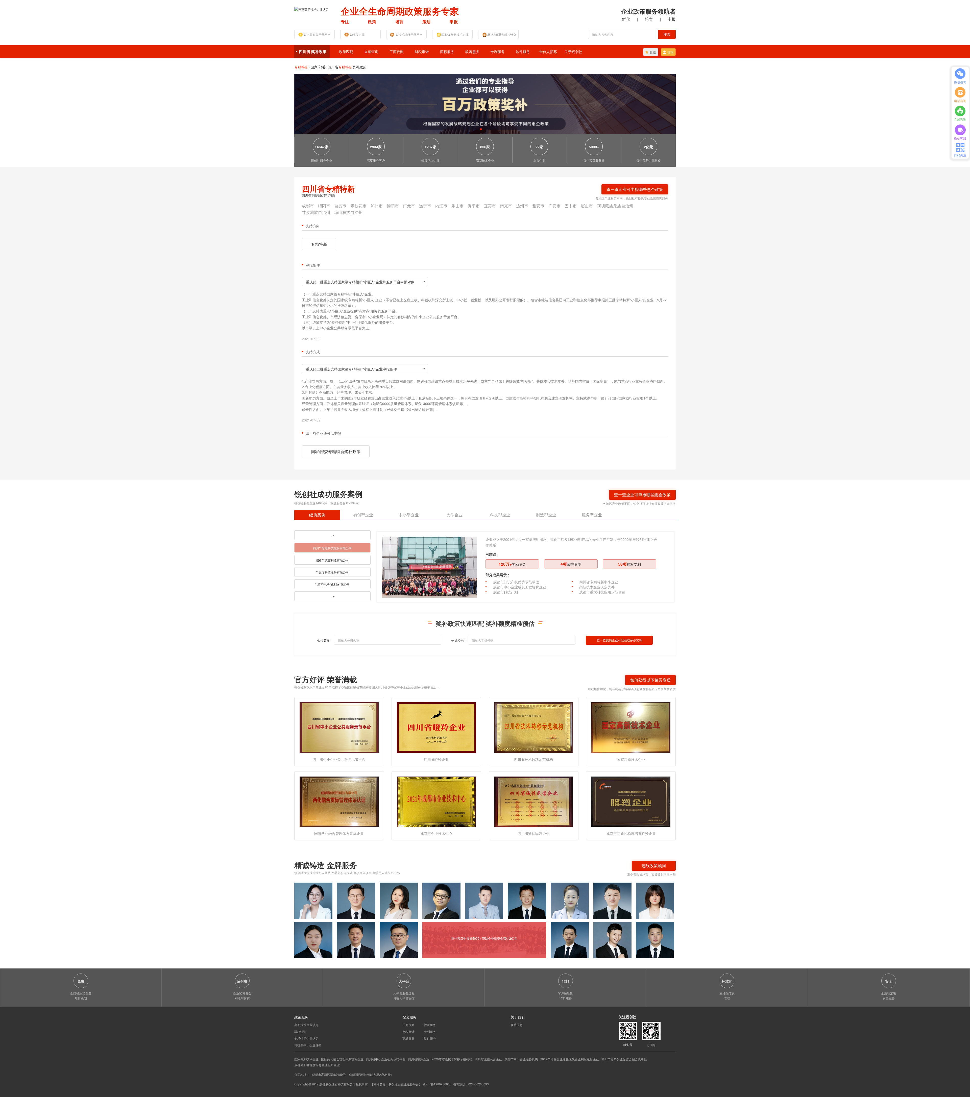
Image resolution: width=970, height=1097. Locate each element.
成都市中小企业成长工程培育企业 (519, 586)
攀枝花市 (358, 206)
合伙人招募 (548, 51)
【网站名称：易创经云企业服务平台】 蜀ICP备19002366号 (411, 1084)
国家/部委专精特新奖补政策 (335, 451)
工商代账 (397, 51)
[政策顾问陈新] (655, 940)
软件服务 (523, 51)
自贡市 (340, 206)
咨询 (670, 52)
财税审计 (422, 51)
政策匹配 (346, 51)
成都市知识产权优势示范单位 (516, 581)
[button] (481, 129)
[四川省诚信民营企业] (533, 801)
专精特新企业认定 (306, 1038)
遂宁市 (425, 206)
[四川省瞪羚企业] (436, 727)
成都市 (308, 206)
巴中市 (571, 206)
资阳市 (474, 206)
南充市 (506, 206)
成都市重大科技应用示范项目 (602, 591)
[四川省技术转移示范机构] (533, 727)
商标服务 (447, 51)
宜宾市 (490, 206)
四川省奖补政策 (347, 66)
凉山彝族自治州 (348, 212)
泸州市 (377, 206)
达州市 (522, 206)
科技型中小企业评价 (308, 1045)
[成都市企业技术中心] (436, 801)
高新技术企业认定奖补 (597, 586)
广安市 (554, 206)
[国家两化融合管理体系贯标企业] (339, 801)
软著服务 (472, 51)
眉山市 (587, 206)
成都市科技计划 (505, 591)
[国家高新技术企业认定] (311, 9)
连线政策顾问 (654, 865)
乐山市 (457, 206)
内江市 (441, 206)
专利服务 (498, 51)
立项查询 (371, 51)
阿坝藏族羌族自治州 (615, 206)
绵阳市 (324, 206)
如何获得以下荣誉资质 (650, 680)
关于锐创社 (573, 51)
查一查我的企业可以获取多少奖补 (619, 640)
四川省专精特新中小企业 (598, 581)
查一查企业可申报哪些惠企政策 (635, 189)
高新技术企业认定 (306, 1025)
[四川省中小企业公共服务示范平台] (339, 727)
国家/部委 (319, 66)
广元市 (409, 206)
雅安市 (538, 206)
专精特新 (319, 244)
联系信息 (517, 1025)
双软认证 (300, 1031)
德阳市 (393, 206)
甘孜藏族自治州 (316, 212)
